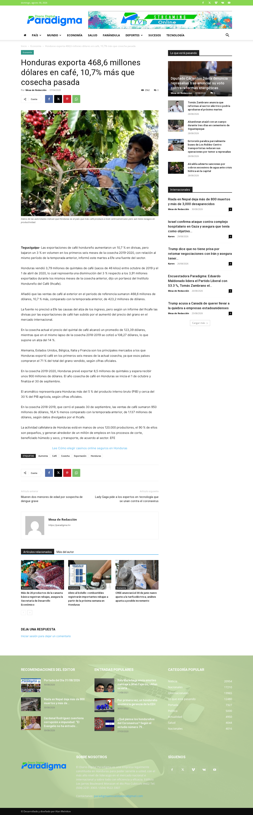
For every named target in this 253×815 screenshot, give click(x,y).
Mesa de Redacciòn (35, 90)
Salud (92, 35)
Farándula (111, 35)
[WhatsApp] (76, 99)
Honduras (96, 455)
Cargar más (198, 323)
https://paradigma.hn (59, 525)
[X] (209, 3)
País (35, 35)
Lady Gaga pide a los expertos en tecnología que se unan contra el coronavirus (127, 499)
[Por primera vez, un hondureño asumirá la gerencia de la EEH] (104, 705)
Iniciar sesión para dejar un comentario (46, 636)
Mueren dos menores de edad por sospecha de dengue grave (52, 499)
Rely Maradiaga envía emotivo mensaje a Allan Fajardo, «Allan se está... (137, 684)
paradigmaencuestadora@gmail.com (118, 796)
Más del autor (65, 552)
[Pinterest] (67, 99)
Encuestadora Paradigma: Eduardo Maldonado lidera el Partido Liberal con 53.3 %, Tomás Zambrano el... (197, 281)
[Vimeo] (216, 3)
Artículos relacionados (37, 552)
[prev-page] (23, 612)
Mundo (52, 35)
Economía (74, 35)
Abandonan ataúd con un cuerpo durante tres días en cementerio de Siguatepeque (208, 125)
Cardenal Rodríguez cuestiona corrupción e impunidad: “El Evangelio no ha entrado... (64, 722)
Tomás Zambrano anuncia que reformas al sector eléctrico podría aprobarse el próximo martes (209, 106)
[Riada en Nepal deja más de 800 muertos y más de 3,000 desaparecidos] (31, 704)
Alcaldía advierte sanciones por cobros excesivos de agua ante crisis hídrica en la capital (210, 167)
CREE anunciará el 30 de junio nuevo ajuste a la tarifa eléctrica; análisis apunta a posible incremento (136, 596)
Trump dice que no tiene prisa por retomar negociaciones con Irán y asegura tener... (200, 253)
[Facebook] (203, 3)
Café (54, 455)
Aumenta (43, 455)
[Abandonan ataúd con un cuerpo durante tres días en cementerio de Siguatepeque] (176, 126)
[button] (227, 35)
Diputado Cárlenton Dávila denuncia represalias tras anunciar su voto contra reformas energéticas (199, 83)
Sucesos (154, 35)
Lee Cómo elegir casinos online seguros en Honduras (89, 448)
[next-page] (29, 612)
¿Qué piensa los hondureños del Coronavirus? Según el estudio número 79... (136, 723)
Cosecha (65, 455)
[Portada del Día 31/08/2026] (31, 685)
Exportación (80, 455)
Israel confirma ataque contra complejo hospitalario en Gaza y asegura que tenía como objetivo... (198, 226)
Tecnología (175, 35)
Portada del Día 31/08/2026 (62, 680)
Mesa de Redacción (181, 92)
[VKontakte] (223, 3)
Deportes (133, 35)
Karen (171, 236)
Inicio (24, 46)
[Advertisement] (89, 235)
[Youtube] (229, 3)
